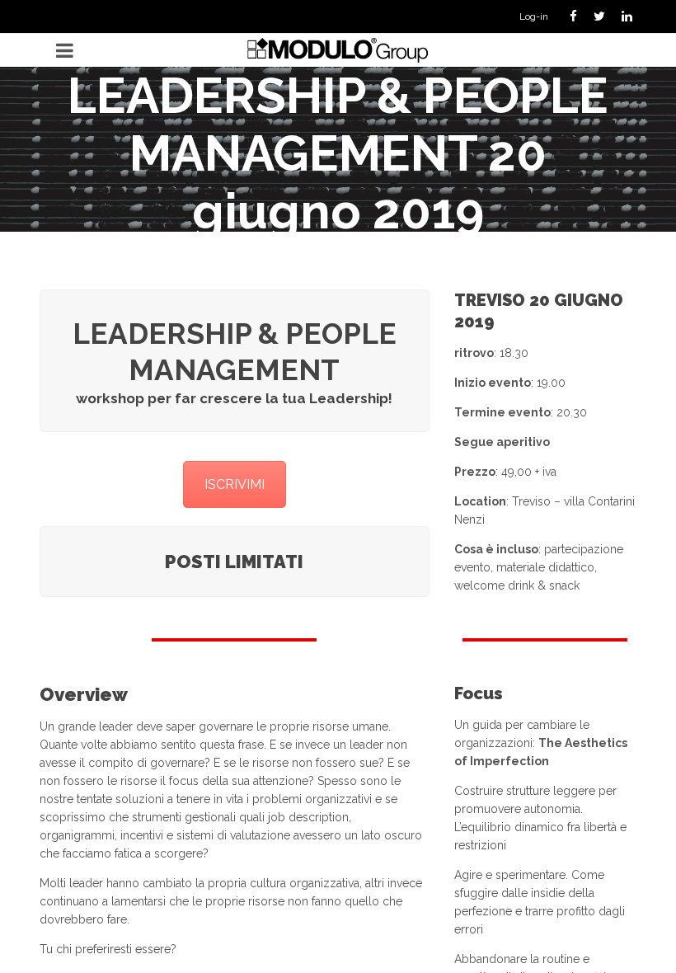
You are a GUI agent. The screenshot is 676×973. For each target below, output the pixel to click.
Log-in (533, 16)
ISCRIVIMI (234, 484)
